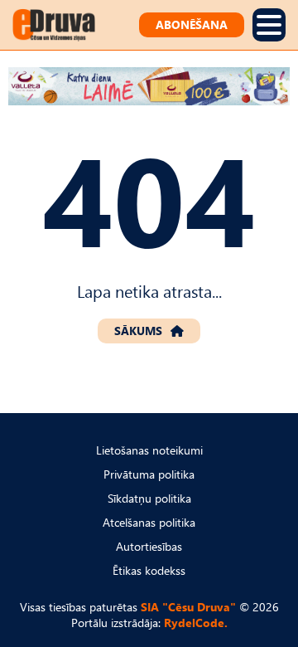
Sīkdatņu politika (149, 498)
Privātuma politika (149, 474)
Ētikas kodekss (149, 570)
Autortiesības (149, 546)
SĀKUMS (138, 330)
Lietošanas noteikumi (149, 450)
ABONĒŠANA (192, 24)
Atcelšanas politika (149, 522)
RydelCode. (196, 622)
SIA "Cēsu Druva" (188, 607)
